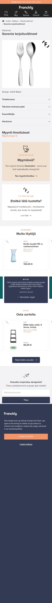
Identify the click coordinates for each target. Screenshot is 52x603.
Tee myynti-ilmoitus (24, 176)
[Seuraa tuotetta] (45, 44)
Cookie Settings (26, 444)
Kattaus (15, 21)
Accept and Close (26, 436)
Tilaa (26, 400)
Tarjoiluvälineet (26, 21)
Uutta (8, 21)
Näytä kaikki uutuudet (24, 360)
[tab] (26, 99)
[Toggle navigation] (6, 12)
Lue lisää (24, 215)
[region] (26, 503)
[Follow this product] (7, 241)
